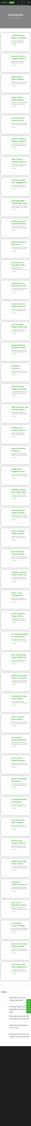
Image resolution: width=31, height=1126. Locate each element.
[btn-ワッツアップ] (28, 1001)
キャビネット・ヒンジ (7, 1092)
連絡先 (3, 1084)
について (4, 1079)
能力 (3, 1076)
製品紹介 (4, 1071)
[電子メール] (28, 1006)
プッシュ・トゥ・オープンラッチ (9, 1097)
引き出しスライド (6, 1089)
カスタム (4, 1074)
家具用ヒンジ (5, 1095)
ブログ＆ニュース (6, 1081)
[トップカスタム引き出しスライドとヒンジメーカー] (4, 3)
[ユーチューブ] (3, 1116)
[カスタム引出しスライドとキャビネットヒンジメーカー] (15, 1049)
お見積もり (11, 2)
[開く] (28, 2)
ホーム (11, 18)
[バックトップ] (28, 1011)
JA (22, 2)
